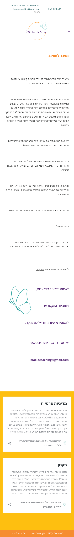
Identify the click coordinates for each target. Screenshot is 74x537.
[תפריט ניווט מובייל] (69, 30)
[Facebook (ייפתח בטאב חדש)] (38, 12)
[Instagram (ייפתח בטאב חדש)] (34, 12)
